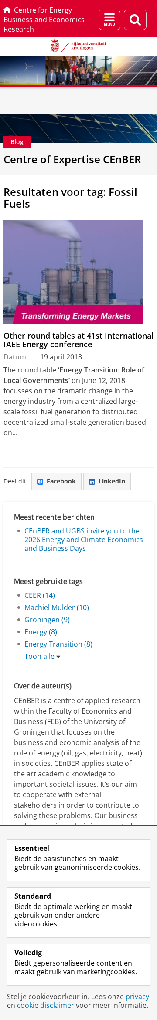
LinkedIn (112, 481)
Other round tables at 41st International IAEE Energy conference (78, 340)
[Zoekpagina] (135, 19)
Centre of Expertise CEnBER (72, 159)
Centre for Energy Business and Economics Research (44, 19)
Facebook (61, 481)
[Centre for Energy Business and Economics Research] (7, 102)
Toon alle (39, 656)
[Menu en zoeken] (109, 19)
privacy (137, 996)
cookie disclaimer (45, 1005)
